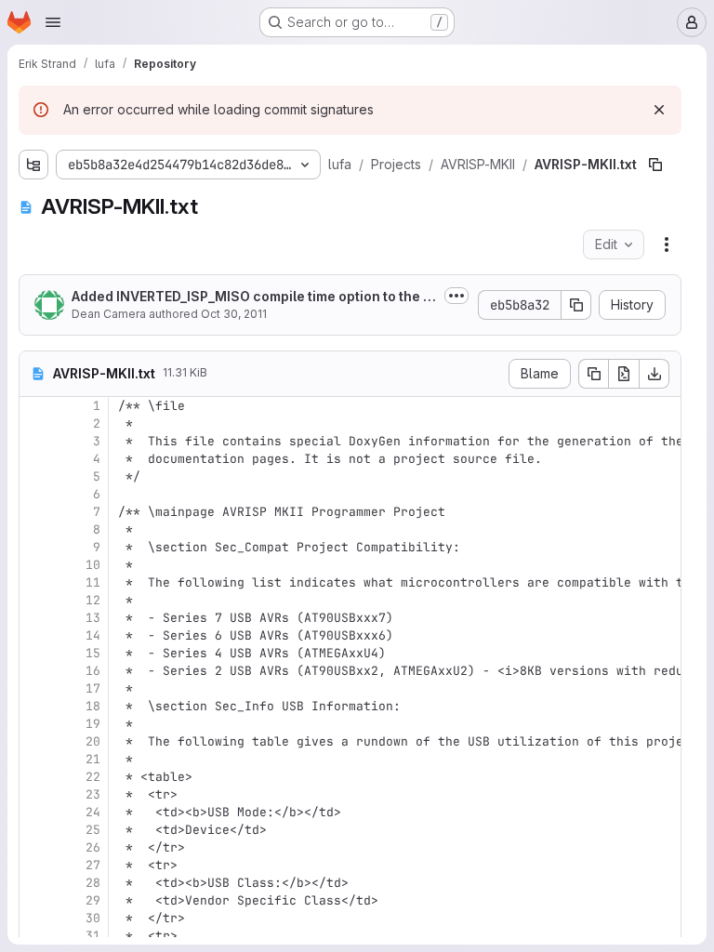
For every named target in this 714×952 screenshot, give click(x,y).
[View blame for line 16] (35, 671)
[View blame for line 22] (35, 777)
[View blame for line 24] (35, 812)
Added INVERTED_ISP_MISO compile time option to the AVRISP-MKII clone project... (251, 297)
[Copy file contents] (593, 374)
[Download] (654, 374)
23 (93, 794)
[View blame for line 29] (35, 900)
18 (93, 706)
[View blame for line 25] (35, 830)
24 (93, 812)
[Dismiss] (659, 110)
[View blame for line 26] (35, 847)
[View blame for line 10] (35, 565)
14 (93, 635)
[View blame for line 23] (35, 794)
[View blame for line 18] (35, 706)
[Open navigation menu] (53, 22)
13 (93, 618)
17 (93, 688)
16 (93, 671)
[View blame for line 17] (35, 688)
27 (93, 865)
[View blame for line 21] (35, 759)
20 (93, 741)
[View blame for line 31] (35, 936)
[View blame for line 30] (35, 918)
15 (93, 653)
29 (93, 900)
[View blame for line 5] (35, 476)
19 (93, 724)
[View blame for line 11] (35, 582)
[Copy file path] (655, 164)
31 (93, 936)
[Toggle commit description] (456, 295)
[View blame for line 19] (35, 724)
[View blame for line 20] (35, 741)
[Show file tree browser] (33, 164)
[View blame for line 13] (35, 618)
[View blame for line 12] (35, 600)
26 (93, 847)
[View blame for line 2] (35, 423)
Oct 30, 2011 (234, 314)
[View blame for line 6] (35, 494)
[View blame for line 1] (35, 406)
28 (93, 883)
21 (93, 759)
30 (93, 918)
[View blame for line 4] (35, 459)
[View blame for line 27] (35, 865)
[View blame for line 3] (35, 441)
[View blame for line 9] (35, 547)
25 (93, 830)
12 (93, 600)
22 (93, 777)
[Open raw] (624, 374)
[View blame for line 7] (35, 512)
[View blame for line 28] (35, 883)
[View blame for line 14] (35, 635)
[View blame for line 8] (35, 529)
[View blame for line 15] (35, 653)
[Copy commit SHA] (576, 305)
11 (93, 582)
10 (93, 565)
